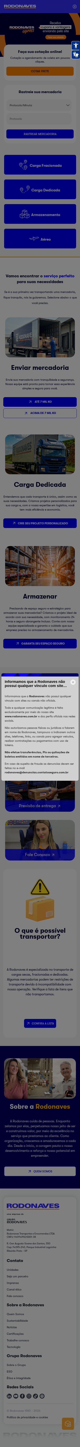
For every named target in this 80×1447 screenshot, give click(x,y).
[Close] (40, 668)
